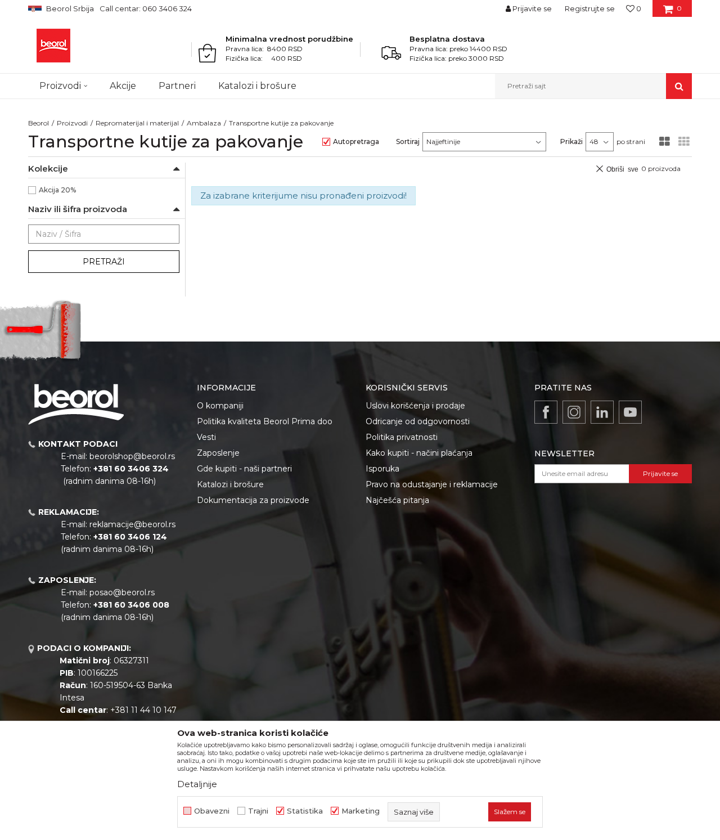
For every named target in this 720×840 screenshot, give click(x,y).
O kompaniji (220, 406)
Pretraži (104, 262)
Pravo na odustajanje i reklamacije (432, 484)
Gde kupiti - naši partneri (244, 469)
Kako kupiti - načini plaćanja (419, 453)
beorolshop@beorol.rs (132, 456)
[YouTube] (630, 412)
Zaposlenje (218, 453)
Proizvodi (72, 123)
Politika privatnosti (402, 437)
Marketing (360, 811)
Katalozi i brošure (230, 484)
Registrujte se (590, 8)
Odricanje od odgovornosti (418, 421)
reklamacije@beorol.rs (132, 524)
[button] (593, 86)
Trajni (258, 811)
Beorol (38, 123)
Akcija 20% (57, 190)
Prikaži (571, 141)
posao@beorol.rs (122, 592)
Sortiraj (408, 141)
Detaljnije (197, 784)
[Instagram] (574, 412)
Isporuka (382, 469)
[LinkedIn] (602, 412)
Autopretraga (356, 141)
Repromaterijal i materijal (137, 123)
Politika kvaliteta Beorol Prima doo (264, 421)
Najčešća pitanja (397, 500)
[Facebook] (546, 412)
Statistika (305, 811)
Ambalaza (204, 123)
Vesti (206, 437)
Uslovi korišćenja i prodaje (415, 406)
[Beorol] (53, 45)
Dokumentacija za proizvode (253, 500)
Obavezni (212, 811)
